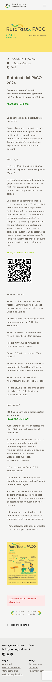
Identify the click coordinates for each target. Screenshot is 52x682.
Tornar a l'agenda (20, 625)
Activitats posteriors (32, 612)
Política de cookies (11, 667)
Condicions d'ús (10, 671)
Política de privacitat (12, 674)
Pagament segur (37, 671)
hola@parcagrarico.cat (16, 649)
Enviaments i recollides (35, 666)
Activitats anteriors (20, 612)
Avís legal (7, 664)
